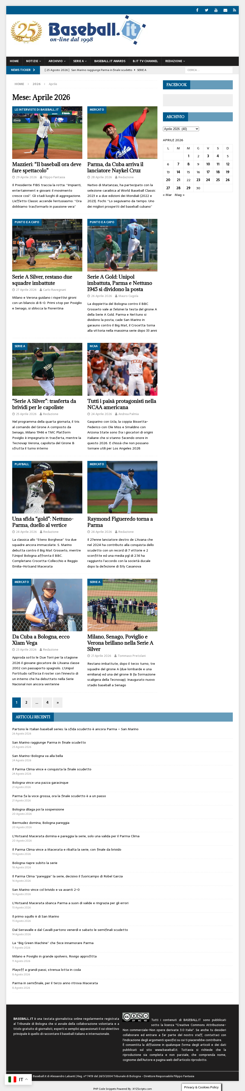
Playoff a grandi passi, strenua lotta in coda (46, 969)
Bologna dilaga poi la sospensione (38, 809)
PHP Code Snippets (104, 1089)
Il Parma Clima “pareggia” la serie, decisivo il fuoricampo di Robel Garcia (67, 876)
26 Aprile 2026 (101, 295)
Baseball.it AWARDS (109, 61)
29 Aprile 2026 (26, 177)
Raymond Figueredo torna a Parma (120, 522)
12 (227, 164)
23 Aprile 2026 (26, 649)
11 (218, 164)
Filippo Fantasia (54, 177)
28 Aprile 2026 (101, 177)
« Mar (167, 194)
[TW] (206, 10)
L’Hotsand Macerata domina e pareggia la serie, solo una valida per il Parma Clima (75, 836)
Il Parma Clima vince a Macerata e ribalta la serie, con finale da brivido (66, 849)
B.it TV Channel (145, 61)
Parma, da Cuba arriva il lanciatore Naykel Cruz (115, 167)
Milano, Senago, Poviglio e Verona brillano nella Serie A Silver (120, 642)
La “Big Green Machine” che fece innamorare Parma (53, 942)
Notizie (32, 61)
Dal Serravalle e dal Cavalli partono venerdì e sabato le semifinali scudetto (70, 929)
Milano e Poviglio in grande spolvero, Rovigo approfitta (54, 956)
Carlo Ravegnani (54, 289)
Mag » (180, 194)
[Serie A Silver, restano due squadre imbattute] (47, 245)
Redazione (126, 177)
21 (178, 180)
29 (188, 188)
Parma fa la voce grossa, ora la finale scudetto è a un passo (59, 796)
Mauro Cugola (128, 295)
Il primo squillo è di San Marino (35, 916)
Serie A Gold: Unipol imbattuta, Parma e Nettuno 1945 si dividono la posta (119, 283)
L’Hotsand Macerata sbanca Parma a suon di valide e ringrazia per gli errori (70, 903)
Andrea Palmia (128, 413)
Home (14, 61)
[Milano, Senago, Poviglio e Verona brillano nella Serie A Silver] (122, 605)
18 (218, 172)
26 (228, 180)
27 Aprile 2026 (26, 289)
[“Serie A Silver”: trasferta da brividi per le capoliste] (47, 369)
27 (168, 188)
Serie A (78, 61)
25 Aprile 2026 (26, 413)
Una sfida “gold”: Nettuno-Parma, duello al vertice (43, 522)
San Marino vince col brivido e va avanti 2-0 (46, 889)
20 (168, 180)
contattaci (212, 1034)
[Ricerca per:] (209, 69)
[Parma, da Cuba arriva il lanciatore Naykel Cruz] (122, 132)
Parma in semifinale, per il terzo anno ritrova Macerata (55, 983)
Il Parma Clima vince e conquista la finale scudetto (51, 769)
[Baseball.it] (77, 44)
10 (208, 164)
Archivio (56, 61)
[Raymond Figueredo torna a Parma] (122, 487)
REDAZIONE (173, 61)
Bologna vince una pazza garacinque (40, 782)
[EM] (225, 10)
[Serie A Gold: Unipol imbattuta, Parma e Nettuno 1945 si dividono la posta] (122, 245)
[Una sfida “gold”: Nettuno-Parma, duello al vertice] (47, 487)
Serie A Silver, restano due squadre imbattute (42, 280)
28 (178, 188)
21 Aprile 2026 (101, 655)
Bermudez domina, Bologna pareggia (40, 822)
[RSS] (234, 10)
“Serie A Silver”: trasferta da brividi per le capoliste (44, 404)
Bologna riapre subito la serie (34, 862)
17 (208, 172)
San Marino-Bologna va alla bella (37, 755)
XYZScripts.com (142, 1089)
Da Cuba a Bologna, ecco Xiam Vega (41, 639)
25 (218, 180)
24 (208, 180)
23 (198, 180)
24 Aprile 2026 (101, 413)
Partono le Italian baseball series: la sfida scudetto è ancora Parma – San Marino (75, 729)
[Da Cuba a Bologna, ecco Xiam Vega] (47, 605)
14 (178, 172)
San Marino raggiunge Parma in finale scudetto (49, 742)
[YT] (216, 10)
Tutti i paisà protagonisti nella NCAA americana (121, 404)
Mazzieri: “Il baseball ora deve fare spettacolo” (46, 167)
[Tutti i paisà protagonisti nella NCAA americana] (122, 369)
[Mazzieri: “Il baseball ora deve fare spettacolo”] (47, 132)
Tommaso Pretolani (132, 655)
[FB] (197, 10)
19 (227, 172)
